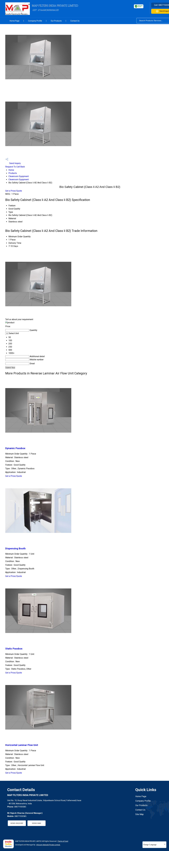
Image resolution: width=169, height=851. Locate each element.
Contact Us (74, 21)
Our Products (56, 21)
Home (11, 170)
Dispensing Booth (15, 548)
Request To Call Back (15, 166)
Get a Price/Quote (13, 191)
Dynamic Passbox (15, 448)
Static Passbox (13, 648)
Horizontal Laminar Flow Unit (21, 745)
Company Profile (35, 21)
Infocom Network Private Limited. (48, 845)
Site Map (139, 814)
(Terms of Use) (62, 841)
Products (12, 173)
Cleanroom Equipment (18, 176)
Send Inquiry (15, 163)
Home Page (14, 21)
